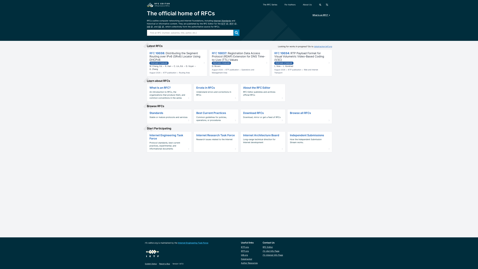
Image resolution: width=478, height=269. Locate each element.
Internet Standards (222, 20)
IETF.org (245, 247)
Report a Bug (164, 264)
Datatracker (246, 259)
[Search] (320, 5)
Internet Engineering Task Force (193, 243)
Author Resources (249, 263)
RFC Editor (268, 247)
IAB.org (244, 255)
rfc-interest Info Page (273, 255)
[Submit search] (236, 33)
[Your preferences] (328, 4)
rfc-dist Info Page (271, 251)
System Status (151, 264)
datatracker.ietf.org (323, 46)
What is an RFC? (320, 15)
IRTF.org (245, 251)
